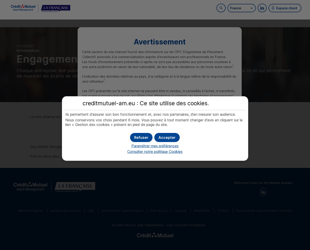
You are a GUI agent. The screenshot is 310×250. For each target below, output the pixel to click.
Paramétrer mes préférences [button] (155, 146)
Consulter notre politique (154, 151)
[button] (167, 137)
